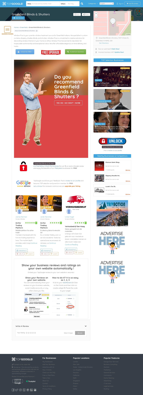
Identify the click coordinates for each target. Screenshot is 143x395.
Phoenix (75, 383)
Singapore (76, 381)
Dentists (106, 367)
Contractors (108, 375)
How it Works (47, 370)
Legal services (108, 386)
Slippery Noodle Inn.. (113, 176)
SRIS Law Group (101, 104)
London (75, 362)
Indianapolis (110, 170)
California (76, 375)
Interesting (22, 250)
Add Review (19, 18)
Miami (75, 386)
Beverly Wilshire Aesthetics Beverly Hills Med (112, 127)
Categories (92, 3)
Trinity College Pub (102, 83)
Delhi (74, 378)
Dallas (75, 389)
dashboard (67, 282)
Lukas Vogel (69, 217)
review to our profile (73, 181)
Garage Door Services (111, 362)
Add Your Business (49, 364)
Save (77, 14)
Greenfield (23, 27)
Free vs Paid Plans (49, 375)
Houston (76, 372)
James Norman (21, 217)
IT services (107, 383)
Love (30, 254)
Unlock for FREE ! (26, 52)
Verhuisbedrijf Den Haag (75, 226)
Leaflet (128, 34)
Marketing (107, 370)
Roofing (106, 389)
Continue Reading (71, 245)
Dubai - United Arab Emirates (83, 367)
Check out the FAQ (49, 372)
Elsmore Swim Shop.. (113, 162)
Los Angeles (77, 370)
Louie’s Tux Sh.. (111, 186)
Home (16, 27)
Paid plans (58, 168)
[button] (7, 29)
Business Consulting (110, 364)
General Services (109, 372)
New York (76, 364)
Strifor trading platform (19, 225)
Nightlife (98, 80)
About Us (46, 381)
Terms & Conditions (49, 386)
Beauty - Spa (100, 124)
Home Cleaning (109, 378)
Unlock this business (51, 166)
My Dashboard (47, 362)
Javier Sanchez (45, 217)
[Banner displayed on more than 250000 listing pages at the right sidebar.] (112, 242)
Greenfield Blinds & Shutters (44, 164)
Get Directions (104, 43)
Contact (45, 383)
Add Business (133, 3)
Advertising (107, 381)
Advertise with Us (48, 367)
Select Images (68, 333)
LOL (21, 254)
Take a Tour (46, 378)
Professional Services (103, 101)
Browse (80, 333)
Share (86, 14)
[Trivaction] (112, 213)
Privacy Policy (47, 389)
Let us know (37, 186)
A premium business (77, 52)
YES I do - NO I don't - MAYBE (68, 103)
